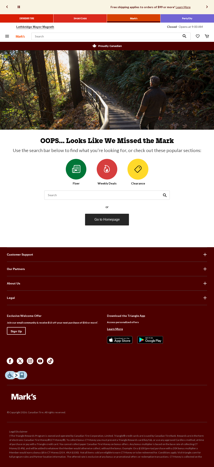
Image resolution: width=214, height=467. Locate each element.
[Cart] (207, 36)
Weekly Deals (107, 183)
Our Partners (16, 269)
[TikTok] (50, 361)
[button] (184, 36)
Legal (11, 297)
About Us (13, 283)
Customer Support (20, 254)
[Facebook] (10, 361)
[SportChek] (80, 18)
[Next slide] (207, 7)
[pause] (19, 7)
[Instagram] (30, 361)
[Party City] (187, 18)
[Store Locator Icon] (12, 27)
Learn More (183, 7)
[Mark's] (133, 18)
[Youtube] (40, 361)
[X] (20, 361)
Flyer (76, 183)
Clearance (138, 183)
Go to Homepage (107, 219)
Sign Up (16, 331)
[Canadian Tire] (27, 18)
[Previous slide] (7, 7)
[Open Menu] (7, 36)
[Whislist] (198, 36)
